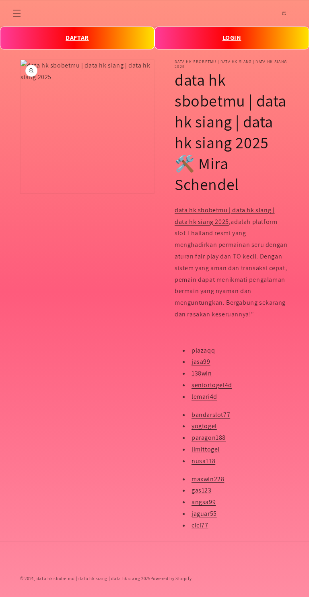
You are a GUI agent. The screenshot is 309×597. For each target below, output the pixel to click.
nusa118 (203, 461)
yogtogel (204, 426)
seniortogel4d (212, 385)
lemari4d (204, 396)
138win (202, 373)
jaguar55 (204, 513)
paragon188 (209, 437)
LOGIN (231, 37)
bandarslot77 (211, 414)
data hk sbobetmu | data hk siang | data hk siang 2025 (93, 578)
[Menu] (17, 13)
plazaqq (203, 350)
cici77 (200, 525)
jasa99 (201, 361)
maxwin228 (208, 479)
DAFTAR (77, 37)
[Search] (266, 13)
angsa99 (204, 502)
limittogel (206, 449)
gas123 (202, 490)
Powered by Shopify (171, 578)
